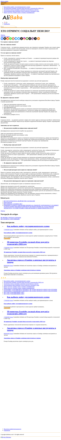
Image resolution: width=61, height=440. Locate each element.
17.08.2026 (7, 229)
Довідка (3, 35)
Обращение (7, 430)
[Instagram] (24, 38)
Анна (8, 36)
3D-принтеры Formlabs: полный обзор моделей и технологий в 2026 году (24, 8)
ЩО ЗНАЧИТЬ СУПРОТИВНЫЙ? (10, 219)
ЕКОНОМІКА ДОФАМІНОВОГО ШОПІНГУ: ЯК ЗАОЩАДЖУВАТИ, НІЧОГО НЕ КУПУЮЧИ (30, 289)
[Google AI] (35, 38)
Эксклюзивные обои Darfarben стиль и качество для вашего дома (21, 11)
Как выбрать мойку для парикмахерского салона (17, 7)
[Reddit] (7, 38)
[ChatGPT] (29, 38)
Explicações (7, 24)
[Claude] (13, 38)
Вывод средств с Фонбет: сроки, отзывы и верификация (19, 288)
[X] (4, 38)
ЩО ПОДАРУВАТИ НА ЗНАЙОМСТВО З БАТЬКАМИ (19, 201)
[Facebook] (2, 38)
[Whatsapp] (10, 38)
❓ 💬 (5, 22)
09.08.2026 (7, 265)
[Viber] (32, 38)
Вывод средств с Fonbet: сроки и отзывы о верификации (19, 12)
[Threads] (21, 38)
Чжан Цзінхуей (8, 202)
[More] (38, 38)
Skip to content (4, 1)
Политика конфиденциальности (12, 429)
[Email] (27, 38)
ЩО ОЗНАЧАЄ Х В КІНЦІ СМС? (13, 204)
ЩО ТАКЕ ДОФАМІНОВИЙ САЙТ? (14, 292)
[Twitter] (18, 38)
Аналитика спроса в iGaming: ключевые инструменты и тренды (21, 9)
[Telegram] (16, 38)
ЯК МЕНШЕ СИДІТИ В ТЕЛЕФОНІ (11, 217)
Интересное (7, 238)
